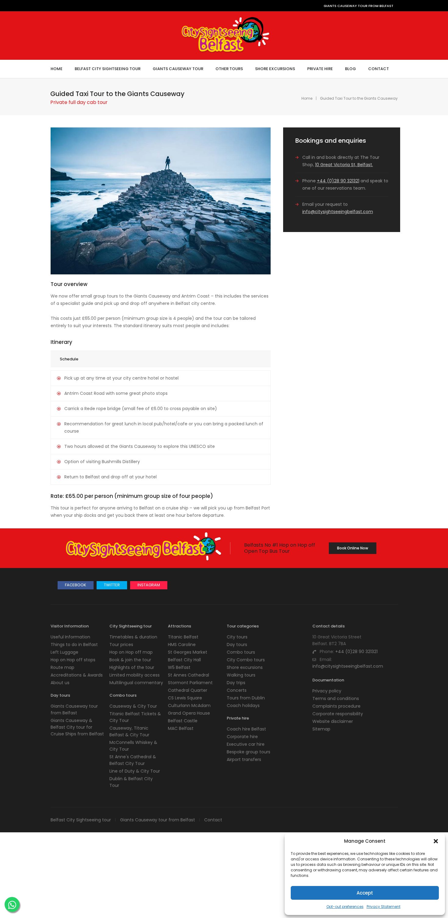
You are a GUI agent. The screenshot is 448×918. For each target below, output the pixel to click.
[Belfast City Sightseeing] (225, 50)
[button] (436, 841)
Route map (62, 667)
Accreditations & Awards (77, 675)
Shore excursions (245, 667)
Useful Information (70, 637)
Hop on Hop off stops (73, 660)
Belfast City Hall (184, 660)
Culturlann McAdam (189, 705)
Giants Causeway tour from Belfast (157, 820)
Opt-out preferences (345, 906)
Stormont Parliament (190, 683)
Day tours (237, 644)
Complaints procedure (336, 706)
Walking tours (241, 675)
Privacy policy (326, 691)
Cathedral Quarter (187, 690)
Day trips (236, 683)
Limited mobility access (134, 675)
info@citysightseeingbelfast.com (337, 212)
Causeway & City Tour (133, 706)
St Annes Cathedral (188, 675)
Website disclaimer (332, 721)
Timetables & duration (133, 637)
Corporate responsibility (337, 714)
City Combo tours (246, 660)
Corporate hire (242, 737)
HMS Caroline (182, 644)
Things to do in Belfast (74, 644)
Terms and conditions (335, 698)
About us (60, 683)
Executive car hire (246, 744)
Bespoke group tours (248, 752)
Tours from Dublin (246, 698)
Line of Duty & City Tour (134, 771)
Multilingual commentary (136, 683)
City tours (237, 637)
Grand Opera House (189, 713)
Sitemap (321, 729)
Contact (213, 820)
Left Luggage (64, 652)
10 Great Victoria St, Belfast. (344, 165)
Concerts (237, 690)
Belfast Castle (182, 721)
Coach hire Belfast (246, 729)
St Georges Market (187, 652)
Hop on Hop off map (131, 652)
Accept (365, 893)
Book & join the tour (130, 660)
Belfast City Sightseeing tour (81, 820)
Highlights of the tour (131, 667)
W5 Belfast (179, 667)
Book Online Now (352, 548)
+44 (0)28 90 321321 (338, 181)
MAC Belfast (181, 728)
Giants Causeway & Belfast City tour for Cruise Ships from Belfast (77, 727)
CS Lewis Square (185, 698)
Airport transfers (244, 759)
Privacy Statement (383, 906)
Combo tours (241, 652)
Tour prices (121, 644)
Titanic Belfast (183, 637)
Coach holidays (243, 705)
